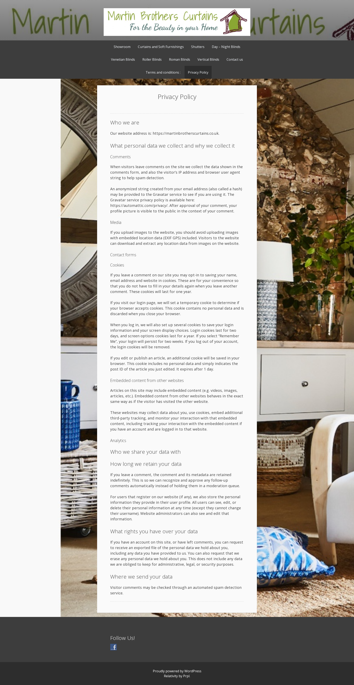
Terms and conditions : (163, 72)
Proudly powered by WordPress (177, 671)
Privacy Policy (198, 72)
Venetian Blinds (123, 59)
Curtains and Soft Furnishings (161, 46)
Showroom (122, 46)
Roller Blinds (152, 59)
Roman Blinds (179, 59)
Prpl (186, 676)
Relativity (171, 676)
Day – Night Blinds (226, 46)
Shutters (197, 46)
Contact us (235, 59)
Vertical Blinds (208, 59)
